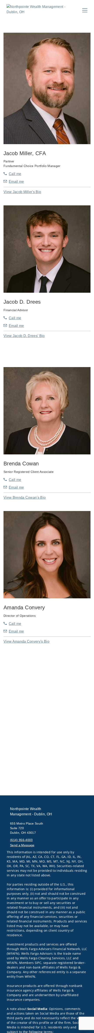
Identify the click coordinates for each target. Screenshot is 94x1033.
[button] (22, 192)
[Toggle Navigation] (84, 10)
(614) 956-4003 (21, 840)
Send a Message (22, 845)
